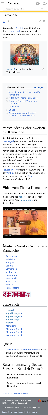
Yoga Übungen (13, 313)
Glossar (24, 394)
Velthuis (10, 172)
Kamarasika (11, 281)
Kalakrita (10, 259)
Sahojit (9, 265)
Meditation (26, 199)
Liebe (11, 31)
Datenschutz (7, 412)
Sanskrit (20, 28)
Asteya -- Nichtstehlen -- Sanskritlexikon (20, 209)
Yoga (21, 196)
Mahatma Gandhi (14, 329)
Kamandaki (11, 278)
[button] (25, 222)
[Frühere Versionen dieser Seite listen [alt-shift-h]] (40, 21)
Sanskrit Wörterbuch (30, 349)
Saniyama (10, 262)
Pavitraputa (11, 256)
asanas (9, 310)
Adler (8, 322)
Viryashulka (11, 268)
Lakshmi (10, 69)
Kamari (9, 284)
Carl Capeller (12, 349)
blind (17, 31)
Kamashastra (12, 287)
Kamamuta (11, 275)
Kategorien (7, 394)
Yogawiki (14, 3)
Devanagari (8, 141)
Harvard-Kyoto (10, 169)
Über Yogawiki (20, 412)
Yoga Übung (12, 319)
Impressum (32, 412)
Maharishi (11, 325)
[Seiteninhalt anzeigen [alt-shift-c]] (4, 21)
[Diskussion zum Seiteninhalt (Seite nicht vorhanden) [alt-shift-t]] (9, 21)
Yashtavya (11, 272)
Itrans (31, 176)
